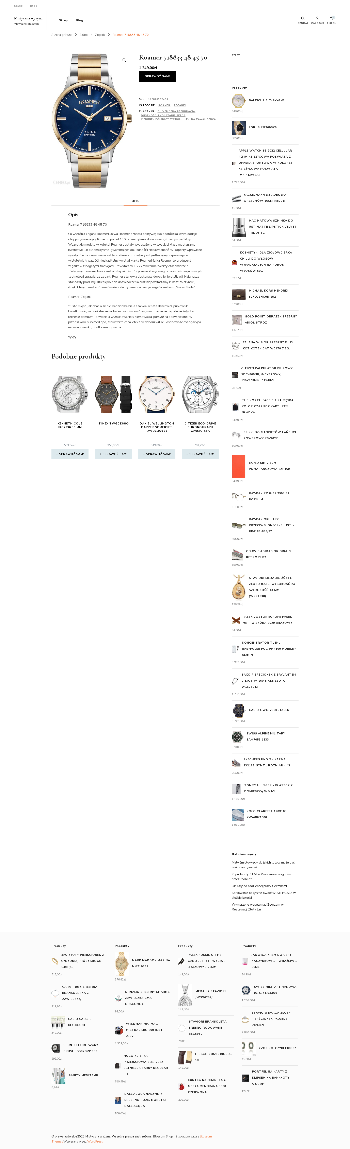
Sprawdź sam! (157, 76)
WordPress (95, 1141)
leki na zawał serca (200, 119)
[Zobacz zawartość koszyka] (331, 19)
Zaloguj (317, 22)
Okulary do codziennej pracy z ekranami (259, 886)
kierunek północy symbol (161, 119)
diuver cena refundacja (176, 111)
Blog (33, 6)
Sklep (18, 6)
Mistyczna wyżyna (28, 18)
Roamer (164, 105)
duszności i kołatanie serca (163, 115)
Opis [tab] (135, 201)
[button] (124, 60)
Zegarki (180, 105)
